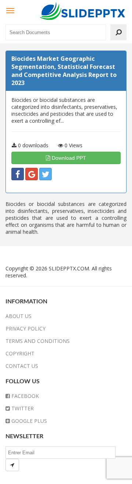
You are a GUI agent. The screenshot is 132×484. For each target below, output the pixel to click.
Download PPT (68, 158)
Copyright (20, 353)
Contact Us (22, 365)
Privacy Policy (25, 328)
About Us (19, 316)
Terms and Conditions (38, 340)
